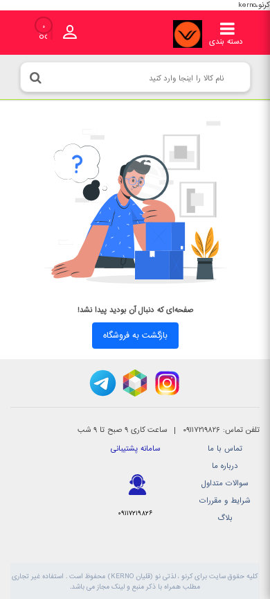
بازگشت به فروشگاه (135, 335)
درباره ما (225, 466)
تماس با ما (225, 449)
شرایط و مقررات (224, 501)
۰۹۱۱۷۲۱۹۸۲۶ (135, 513)
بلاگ (225, 518)
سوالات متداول (224, 483)
